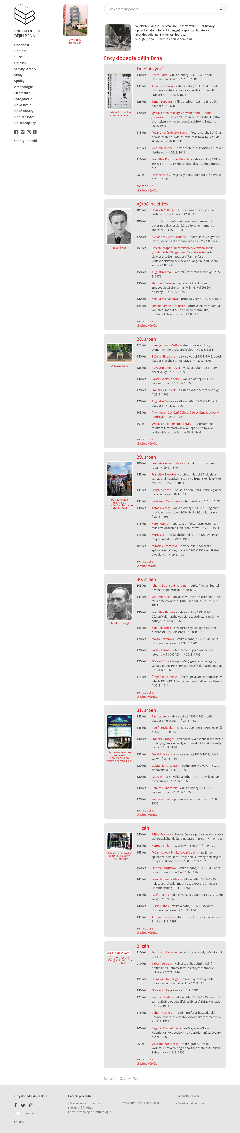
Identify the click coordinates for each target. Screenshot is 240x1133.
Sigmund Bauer (162, 283)
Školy (18, 75)
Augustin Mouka (163, 401)
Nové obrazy (23, 111)
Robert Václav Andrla (166, 379)
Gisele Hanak (160, 906)
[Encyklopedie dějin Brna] (36, 132)
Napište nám (24, 117)
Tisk (135, 1078)
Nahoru (109, 1078)
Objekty (20, 63)
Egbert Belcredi (162, 963)
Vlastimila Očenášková (167, 501)
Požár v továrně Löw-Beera (169, 132)
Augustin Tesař (162, 272)
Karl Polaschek (161, 628)
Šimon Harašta (162, 101)
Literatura (22, 93)
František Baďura (163, 612)
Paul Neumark (161, 799)
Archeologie (23, 87)
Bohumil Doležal (163, 1013)
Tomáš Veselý (161, 508)
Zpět (123, 1078)
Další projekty (25, 123)
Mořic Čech (159, 535)
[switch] (17, 1113)
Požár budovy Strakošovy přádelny (175, 852)
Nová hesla (23, 105)
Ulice (18, 57)
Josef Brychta (160, 895)
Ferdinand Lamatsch (165, 952)
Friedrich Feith (161, 997)
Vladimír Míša (161, 597)
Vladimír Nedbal (163, 148)
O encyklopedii (25, 141)
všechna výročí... (147, 190)
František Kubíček (164, 390)
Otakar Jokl (159, 990)
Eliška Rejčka (160, 834)
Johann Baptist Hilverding (169, 585)
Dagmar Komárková (165, 1028)
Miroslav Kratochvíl (165, 546)
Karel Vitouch (161, 524)
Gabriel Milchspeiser (165, 766)
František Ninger (163, 739)
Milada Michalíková (165, 299)
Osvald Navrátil (162, 754)
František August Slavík (167, 463)
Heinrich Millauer (163, 210)
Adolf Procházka (162, 728)
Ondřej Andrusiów (164, 868)
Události (21, 51)
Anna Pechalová (162, 86)
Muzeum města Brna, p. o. (141, 1103)
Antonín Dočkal (162, 917)
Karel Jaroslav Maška (165, 345)
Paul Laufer (159, 716)
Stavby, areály (25, 69)
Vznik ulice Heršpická (75, 41)
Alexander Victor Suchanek (169, 237)
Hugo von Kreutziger (165, 979)
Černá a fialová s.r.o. (190, 1103)
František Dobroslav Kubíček (171, 159)
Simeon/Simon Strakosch (168, 306)
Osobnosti (22, 45)
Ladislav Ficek (161, 777)
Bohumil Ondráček (164, 788)
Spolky (19, 81)
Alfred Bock (159, 75)
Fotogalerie (23, 99)
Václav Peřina (160, 650)
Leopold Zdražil (162, 490)
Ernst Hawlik (160, 221)
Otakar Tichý (160, 661)
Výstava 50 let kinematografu (172, 424)
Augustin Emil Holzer (166, 368)
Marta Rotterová (163, 639)
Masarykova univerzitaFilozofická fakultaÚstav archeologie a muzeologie (89, 1107)
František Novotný (164, 474)
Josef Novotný (161, 175)
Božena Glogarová (164, 356)
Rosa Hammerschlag (165, 879)
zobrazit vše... (146, 186)
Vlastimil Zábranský (165, 1044)
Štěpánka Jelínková (165, 677)
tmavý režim (29, 1113)
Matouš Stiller (161, 846)
